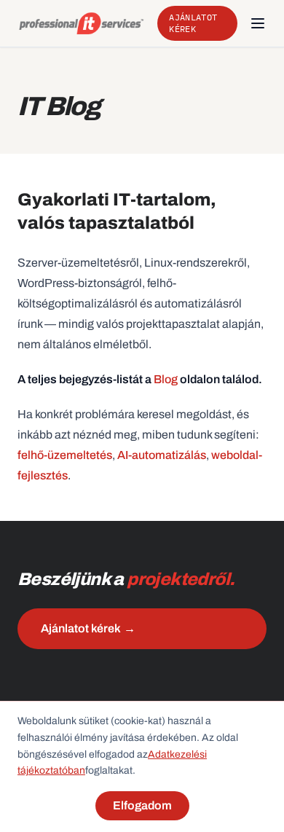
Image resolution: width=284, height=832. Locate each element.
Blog (166, 379)
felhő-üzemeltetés (64, 455)
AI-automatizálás (161, 455)
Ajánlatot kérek (193, 23)
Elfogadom (142, 805)
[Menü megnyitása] (257, 23)
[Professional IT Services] (81, 23)
